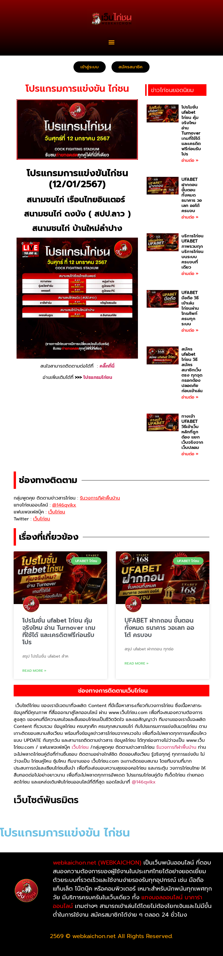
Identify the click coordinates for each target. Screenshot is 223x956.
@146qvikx (144, 782)
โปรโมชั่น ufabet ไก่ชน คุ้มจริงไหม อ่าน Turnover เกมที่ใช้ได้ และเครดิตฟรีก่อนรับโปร (191, 130)
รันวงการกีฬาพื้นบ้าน (176, 747)
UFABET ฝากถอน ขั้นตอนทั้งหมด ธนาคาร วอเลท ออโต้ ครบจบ (191, 195)
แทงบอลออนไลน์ (162, 897)
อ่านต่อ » (189, 160)
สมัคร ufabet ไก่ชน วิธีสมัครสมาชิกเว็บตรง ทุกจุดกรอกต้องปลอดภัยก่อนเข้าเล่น (192, 370)
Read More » (34, 670)
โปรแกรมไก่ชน (97, 377)
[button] (111, 42)
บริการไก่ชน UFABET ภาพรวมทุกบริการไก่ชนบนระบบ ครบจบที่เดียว (192, 251)
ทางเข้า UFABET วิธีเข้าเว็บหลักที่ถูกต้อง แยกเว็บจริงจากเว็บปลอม (192, 432)
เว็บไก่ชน (80, 747)
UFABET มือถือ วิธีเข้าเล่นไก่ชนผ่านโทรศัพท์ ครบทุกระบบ (190, 308)
